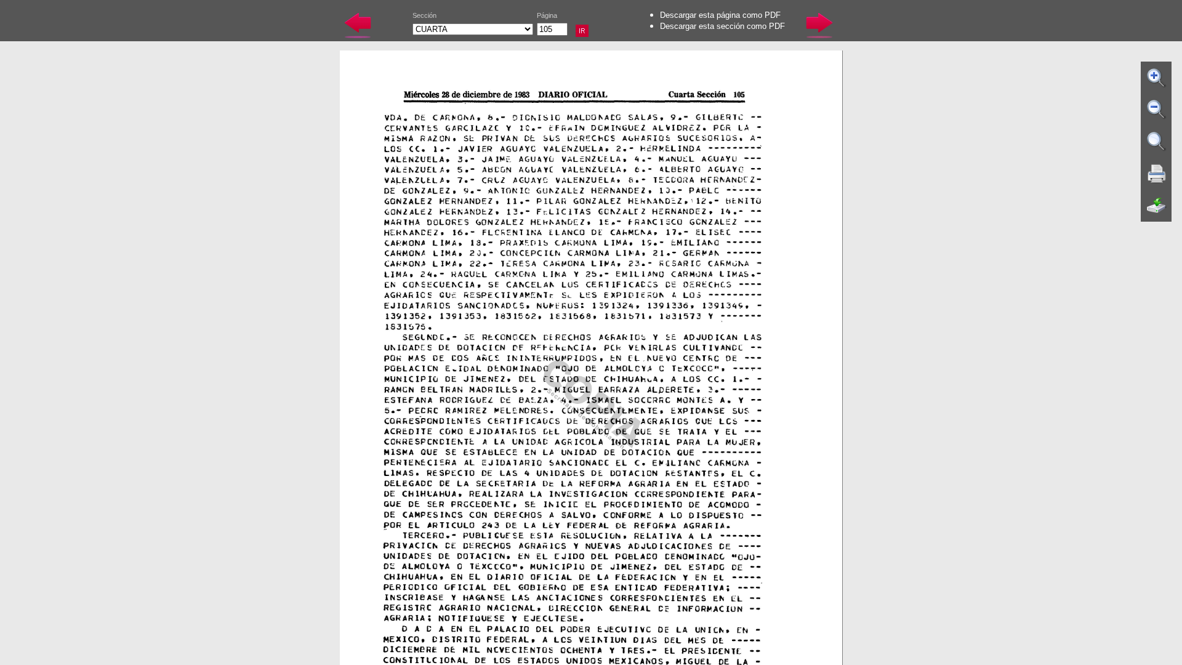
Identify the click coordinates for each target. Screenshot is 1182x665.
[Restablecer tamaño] (1157, 141)
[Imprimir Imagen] (1157, 173)
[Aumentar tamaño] (1157, 77)
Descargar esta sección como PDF (722, 26)
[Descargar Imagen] (1157, 206)
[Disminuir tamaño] (1157, 109)
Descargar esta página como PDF (720, 15)
